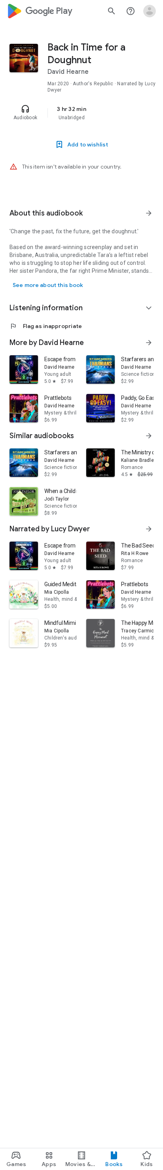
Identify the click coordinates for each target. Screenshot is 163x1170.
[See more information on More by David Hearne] (148, 342)
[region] (81, 113)
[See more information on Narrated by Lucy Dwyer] (148, 528)
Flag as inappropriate (45, 326)
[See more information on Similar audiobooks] (148, 435)
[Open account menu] (149, 11)
